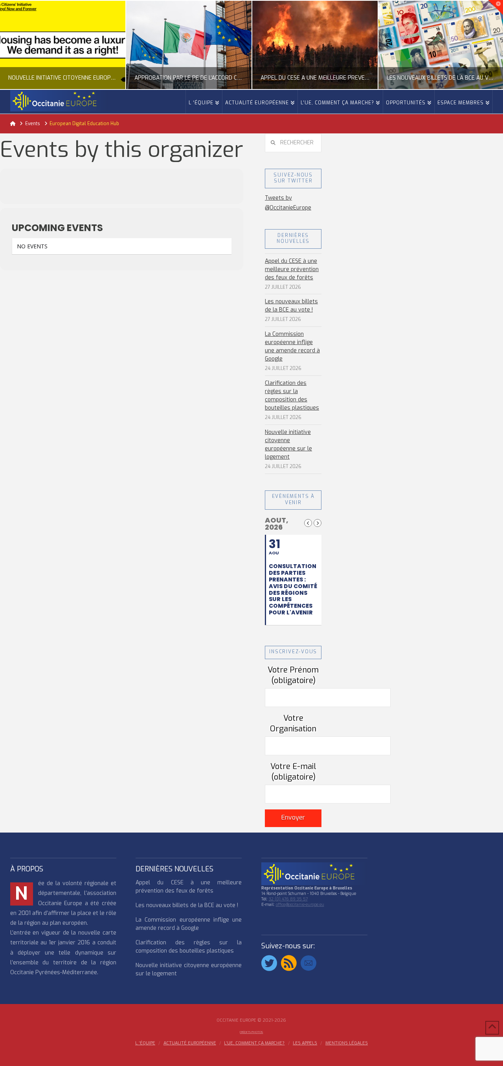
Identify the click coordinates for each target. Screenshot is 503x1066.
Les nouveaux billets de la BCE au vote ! (291, 305)
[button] (495, 7)
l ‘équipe (145, 1043)
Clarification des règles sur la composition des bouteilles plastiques (292, 395)
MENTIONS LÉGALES (346, 1043)
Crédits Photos (251, 1032)
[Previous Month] (308, 523)
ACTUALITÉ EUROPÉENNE (189, 1043)
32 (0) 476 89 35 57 (288, 899)
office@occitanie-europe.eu (300, 904)
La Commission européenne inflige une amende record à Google (292, 346)
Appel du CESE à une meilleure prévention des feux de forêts (292, 269)
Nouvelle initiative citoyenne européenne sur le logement (288, 444)
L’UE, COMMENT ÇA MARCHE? (254, 1043)
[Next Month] (317, 523)
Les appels (305, 1043)
